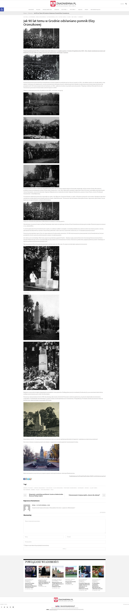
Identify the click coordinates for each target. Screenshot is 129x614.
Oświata (73, 579)
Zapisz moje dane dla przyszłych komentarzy (37, 545)
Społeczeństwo (29, 579)
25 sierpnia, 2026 (69, 584)
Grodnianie (81, 487)
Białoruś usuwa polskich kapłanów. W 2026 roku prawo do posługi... (44, 583)
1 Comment (80, 16)
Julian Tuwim (93, 487)
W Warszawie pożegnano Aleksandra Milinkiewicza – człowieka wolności (97, 586)
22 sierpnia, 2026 (96, 590)
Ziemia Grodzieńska (41, 16)
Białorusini (49, 487)
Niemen (33, 489)
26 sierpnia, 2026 (56, 588)
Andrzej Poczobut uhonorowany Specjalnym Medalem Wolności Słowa (31, 585)
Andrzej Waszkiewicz (39, 487)
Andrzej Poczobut (28, 487)
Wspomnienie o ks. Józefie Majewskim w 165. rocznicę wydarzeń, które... (57, 584)
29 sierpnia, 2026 (29, 588)
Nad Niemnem (26, 489)
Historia (30, 13)
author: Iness (62, 16)
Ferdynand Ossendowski (70, 487)
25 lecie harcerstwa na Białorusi (70, 582)
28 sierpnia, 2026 (42, 586)
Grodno (87, 487)
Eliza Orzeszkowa (58, 487)
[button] (2, 9)
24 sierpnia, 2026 (83, 590)
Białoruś (41, 579)
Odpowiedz (103, 512)
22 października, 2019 (52, 16)
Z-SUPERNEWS (31, 16)
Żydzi (52, 489)
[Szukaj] (125, 3)
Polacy (38, 489)
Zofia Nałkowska (45, 489)
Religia (45, 579)
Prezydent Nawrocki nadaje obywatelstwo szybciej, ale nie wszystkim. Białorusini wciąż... (84, 586)
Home (25, 13)
